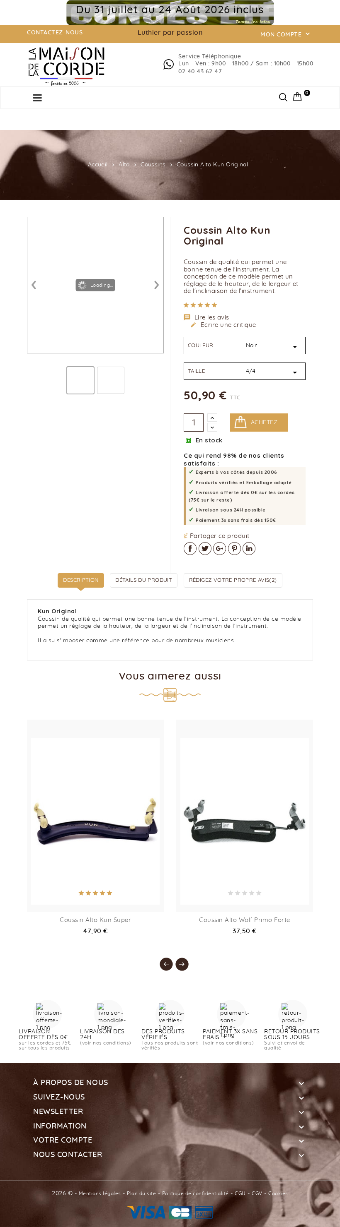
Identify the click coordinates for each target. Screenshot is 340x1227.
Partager (190, 548)
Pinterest (234, 548)
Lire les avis (206, 317)
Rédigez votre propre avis (233, 580)
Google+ (219, 548)
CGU (240, 1193)
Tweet (205, 548)
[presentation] (162, 960)
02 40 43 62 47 (200, 71)
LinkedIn (249, 548)
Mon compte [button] (286, 34)
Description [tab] (80, 580)
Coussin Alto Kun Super (95, 920)
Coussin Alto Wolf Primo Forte (244, 920)
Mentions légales (100, 1193)
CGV (257, 1193)
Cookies (278, 1193)
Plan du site (141, 1193)
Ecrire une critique (223, 325)
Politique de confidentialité (195, 1193)
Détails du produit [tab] (143, 580)
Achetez (264, 422)
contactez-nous (55, 33)
